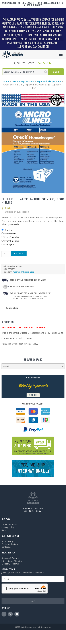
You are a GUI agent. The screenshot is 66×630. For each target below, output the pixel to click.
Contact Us (7, 546)
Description (12, 307)
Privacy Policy (8, 527)
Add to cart (18, 253)
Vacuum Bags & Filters (23, 81)
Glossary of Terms (10, 563)
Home (6, 81)
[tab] (12, 308)
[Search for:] (25, 71)
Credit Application (10, 544)
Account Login (8, 541)
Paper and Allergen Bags (49, 81)
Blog (4, 530)
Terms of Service (9, 524)
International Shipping (12, 561)
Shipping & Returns (10, 558)
